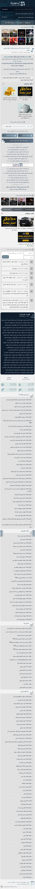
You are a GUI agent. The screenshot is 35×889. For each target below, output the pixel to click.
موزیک (25, 59)
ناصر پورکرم (17, 370)
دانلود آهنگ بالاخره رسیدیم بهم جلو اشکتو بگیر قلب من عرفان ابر (17, 520)
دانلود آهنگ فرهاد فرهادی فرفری (24, 714)
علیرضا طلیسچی (29, 350)
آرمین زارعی (25, 320)
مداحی (26, 57)
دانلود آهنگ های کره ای (26, 849)
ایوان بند (22, 325)
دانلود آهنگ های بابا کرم (26, 430)
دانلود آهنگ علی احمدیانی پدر (24, 700)
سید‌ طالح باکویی (15, 337)
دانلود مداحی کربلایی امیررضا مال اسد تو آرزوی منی (19, 628)
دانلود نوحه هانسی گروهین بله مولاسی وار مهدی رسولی (18, 742)
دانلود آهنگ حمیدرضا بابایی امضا (24, 717)
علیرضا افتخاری (10, 347)
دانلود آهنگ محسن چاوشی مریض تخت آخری (21, 602)
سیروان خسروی (7, 337)
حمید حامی (12, 330)
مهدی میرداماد (17, 367)
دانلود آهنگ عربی (27, 835)
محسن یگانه (15, 357)
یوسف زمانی (10, 372)
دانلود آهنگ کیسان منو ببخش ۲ (24, 724)
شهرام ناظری (16, 342)
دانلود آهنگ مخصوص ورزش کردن (23, 822)
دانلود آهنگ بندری (27, 832)
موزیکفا (25, 378)
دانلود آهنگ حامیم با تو (26, 539)
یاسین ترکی (16, 372)
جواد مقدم (21, 327)
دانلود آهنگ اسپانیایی (26, 842)
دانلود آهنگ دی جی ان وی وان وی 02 (22, 553)
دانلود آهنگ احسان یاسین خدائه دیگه (23, 498)
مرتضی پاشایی (22, 362)
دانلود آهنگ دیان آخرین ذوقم (24, 451)
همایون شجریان (29, 372)
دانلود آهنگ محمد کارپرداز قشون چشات (22, 501)
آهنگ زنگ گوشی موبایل (26, 801)
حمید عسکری (6, 330)
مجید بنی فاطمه (29, 355)
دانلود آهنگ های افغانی (26, 818)
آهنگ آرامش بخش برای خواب (25, 815)
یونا (6, 372)
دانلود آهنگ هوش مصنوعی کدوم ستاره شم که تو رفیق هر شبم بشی (17, 526)
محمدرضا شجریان (16, 360)
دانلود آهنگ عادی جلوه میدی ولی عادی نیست (21, 440)
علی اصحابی (15, 345)
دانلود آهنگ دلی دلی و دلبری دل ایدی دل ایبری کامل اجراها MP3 (17, 422)
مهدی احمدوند (13, 365)
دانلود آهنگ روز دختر (27, 797)
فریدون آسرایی (29, 352)
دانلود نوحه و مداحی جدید (25, 787)
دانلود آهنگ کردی (27, 877)
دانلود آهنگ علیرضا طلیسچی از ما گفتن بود (21, 581)
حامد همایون (9, 327)
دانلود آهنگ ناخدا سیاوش (25, 414)
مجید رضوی (15, 355)
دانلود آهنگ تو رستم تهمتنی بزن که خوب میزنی (20, 591)
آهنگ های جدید (29, 209)
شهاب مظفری (30, 342)
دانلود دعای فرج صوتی (26, 677)
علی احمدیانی (22, 345)
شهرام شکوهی (23, 342)
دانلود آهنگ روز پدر (27, 790)
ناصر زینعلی (11, 370)
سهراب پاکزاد (30, 337)
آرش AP (31, 320)
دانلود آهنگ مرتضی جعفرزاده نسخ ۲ (23, 508)
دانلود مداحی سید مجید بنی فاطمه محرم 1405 (20, 642)
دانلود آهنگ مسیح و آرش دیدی (24, 557)
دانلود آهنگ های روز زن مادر (25, 808)
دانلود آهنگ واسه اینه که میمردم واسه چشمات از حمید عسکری (17, 410)
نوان (7, 370)
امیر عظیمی (12, 323)
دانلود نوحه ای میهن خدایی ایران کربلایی (22, 605)
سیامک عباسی (23, 337)
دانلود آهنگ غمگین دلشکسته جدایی (23, 825)
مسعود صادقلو (29, 365)
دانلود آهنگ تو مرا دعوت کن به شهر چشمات (21, 471)
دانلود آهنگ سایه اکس (26, 468)
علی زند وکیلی (9, 345)
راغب (19, 332)
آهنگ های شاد (17, 209)
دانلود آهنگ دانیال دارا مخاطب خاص (23, 752)
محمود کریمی (30, 362)
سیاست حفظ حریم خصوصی (10, 887)
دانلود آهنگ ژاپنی (27, 846)
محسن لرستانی (22, 357)
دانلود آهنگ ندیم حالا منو (25, 762)
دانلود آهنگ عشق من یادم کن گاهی (23, 407)
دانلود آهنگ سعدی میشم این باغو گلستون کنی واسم (19, 400)
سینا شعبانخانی (16, 340)
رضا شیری (4, 332)
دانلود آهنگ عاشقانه (27, 783)
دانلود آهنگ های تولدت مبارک (24, 585)
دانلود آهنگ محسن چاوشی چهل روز (23, 567)
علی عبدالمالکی (29, 347)
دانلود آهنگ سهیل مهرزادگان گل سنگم (22, 598)
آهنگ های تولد (6, 209)
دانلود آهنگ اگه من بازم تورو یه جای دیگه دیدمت (20, 426)
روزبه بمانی (19, 335)
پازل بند (26, 327)
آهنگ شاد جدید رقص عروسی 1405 (23, 578)
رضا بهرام (9, 332)
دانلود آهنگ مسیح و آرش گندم (24, 619)
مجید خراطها (22, 355)
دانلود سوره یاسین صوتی (26, 674)
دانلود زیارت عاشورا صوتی (26, 670)
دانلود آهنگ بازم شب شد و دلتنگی (23, 403)
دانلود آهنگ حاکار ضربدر (26, 550)
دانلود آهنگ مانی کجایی (26, 710)
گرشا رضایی (23, 352)
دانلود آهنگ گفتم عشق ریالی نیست (23, 515)
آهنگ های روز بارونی (27, 860)
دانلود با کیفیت (24, 135)
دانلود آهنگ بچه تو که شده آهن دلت (23, 457)
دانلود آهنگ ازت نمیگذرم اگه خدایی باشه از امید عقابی (19, 482)
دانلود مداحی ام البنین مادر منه (24, 653)
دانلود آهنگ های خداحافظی (25, 853)
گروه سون (17, 352)
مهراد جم (4, 367)
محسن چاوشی (29, 357)
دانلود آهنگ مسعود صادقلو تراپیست (23, 417)
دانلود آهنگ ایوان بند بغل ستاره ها (23, 512)
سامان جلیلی (6, 335)
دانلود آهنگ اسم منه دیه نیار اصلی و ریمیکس (21, 447)
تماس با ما (19, 23)
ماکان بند (6, 352)
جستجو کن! (5, 9)
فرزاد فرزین (10, 350)
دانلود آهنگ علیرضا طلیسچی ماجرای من (22, 560)
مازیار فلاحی (11, 352)
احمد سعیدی (30, 323)
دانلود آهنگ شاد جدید (26, 776)
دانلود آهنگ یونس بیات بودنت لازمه (23, 574)
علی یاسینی (16, 347)
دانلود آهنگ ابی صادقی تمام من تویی (22, 543)
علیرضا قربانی (22, 350)
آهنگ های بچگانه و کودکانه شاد (24, 811)
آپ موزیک (17, 4)
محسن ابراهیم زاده (8, 355)
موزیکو (9, 378)
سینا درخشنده (23, 340)
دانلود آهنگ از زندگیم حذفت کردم (24, 738)
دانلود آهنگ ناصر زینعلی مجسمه (24, 609)
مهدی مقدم (23, 367)
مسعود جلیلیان (6, 362)
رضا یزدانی (24, 335)
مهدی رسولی (7, 57)
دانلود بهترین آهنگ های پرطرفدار (24, 766)
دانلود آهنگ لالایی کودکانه (25, 773)
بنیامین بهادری (8, 325)
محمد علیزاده (30, 360)
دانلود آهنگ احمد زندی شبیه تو (24, 759)
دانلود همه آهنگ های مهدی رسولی (19, 141)
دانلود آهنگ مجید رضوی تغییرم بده (23, 595)
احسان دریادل (4, 320)
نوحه (22, 59)
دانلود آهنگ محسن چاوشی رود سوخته (22, 546)
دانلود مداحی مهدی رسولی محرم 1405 (22, 649)
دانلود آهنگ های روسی (26, 839)
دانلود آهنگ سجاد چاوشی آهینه (24, 464)
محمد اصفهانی (8, 357)
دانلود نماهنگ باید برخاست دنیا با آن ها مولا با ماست (19, 632)
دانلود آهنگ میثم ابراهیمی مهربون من (23, 571)
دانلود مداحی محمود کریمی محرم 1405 (22, 639)
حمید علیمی (30, 332)
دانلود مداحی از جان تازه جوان (24, 635)
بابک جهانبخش (15, 325)
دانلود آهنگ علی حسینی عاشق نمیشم (23, 703)
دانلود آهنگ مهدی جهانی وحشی (24, 721)
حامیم (3, 327)
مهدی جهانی (6, 365)
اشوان (24, 323)
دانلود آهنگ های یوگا (26, 856)
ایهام (25, 325)
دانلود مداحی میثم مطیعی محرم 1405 (22, 646)
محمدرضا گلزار (7, 360)
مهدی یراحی (10, 367)
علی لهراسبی (22, 347)
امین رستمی (30, 325)
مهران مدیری (30, 370)
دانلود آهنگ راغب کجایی (26, 728)
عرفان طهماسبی (29, 345)
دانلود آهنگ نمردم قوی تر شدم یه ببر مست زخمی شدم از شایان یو (18, 490)
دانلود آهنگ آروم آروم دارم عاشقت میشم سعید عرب (19, 731)
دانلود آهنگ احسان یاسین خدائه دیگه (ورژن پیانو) (20, 454)
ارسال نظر (5, 257)
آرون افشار (20, 320)
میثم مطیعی (23, 370)
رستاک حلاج (14, 332)
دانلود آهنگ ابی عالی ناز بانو (25, 505)
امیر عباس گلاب (19, 323)
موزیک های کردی (27, 829)
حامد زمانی (15, 327)
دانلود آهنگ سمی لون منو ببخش (24, 475)
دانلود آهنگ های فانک (26, 804)
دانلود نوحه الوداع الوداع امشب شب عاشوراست (20, 660)
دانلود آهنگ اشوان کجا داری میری (24, 707)
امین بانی (7, 323)
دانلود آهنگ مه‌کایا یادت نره (25, 461)
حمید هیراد (23, 332)
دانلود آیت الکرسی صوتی (26, 667)
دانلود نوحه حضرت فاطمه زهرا (24, 663)
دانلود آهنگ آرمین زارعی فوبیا (25, 745)
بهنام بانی (31, 327)
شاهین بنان (9, 340)
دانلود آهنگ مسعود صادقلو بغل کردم (23, 696)
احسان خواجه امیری (12, 320)
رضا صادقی (30, 335)
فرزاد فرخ (16, 350)
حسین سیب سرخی (20, 330)
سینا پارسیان (30, 340)
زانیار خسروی (13, 335)
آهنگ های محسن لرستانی (25, 874)
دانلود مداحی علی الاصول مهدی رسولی (22, 656)
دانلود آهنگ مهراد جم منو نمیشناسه (23, 616)
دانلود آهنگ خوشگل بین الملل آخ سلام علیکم (21, 485)
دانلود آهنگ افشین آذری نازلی (25, 756)
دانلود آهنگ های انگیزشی (26, 863)
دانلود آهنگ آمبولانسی (26, 870)
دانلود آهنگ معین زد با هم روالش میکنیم (22, 588)
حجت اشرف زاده (29, 330)
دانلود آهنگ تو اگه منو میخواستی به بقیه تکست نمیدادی (18, 437)
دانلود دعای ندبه (28, 684)
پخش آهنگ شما (9, 23)
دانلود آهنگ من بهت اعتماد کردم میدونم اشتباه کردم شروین (17, 478)
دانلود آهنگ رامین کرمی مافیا (25, 749)
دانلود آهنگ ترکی (28, 794)
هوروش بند (22, 372)
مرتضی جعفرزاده (14, 362)
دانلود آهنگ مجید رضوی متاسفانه (23, 612)
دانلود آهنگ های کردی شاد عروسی (23, 444)
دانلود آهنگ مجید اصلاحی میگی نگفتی (22, 735)
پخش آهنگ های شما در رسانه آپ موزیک (26, 17)
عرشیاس (5, 342)
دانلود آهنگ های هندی (26, 867)
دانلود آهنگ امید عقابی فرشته (25, 564)
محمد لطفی (23, 360)
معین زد (19, 365)
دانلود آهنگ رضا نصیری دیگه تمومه (23, 494)
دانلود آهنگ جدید (27, 780)
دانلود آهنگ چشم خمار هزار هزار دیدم (23, 433)
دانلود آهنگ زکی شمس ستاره (25, 536)
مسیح (23, 365)
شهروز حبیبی (10, 342)
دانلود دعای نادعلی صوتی (25, 680)
